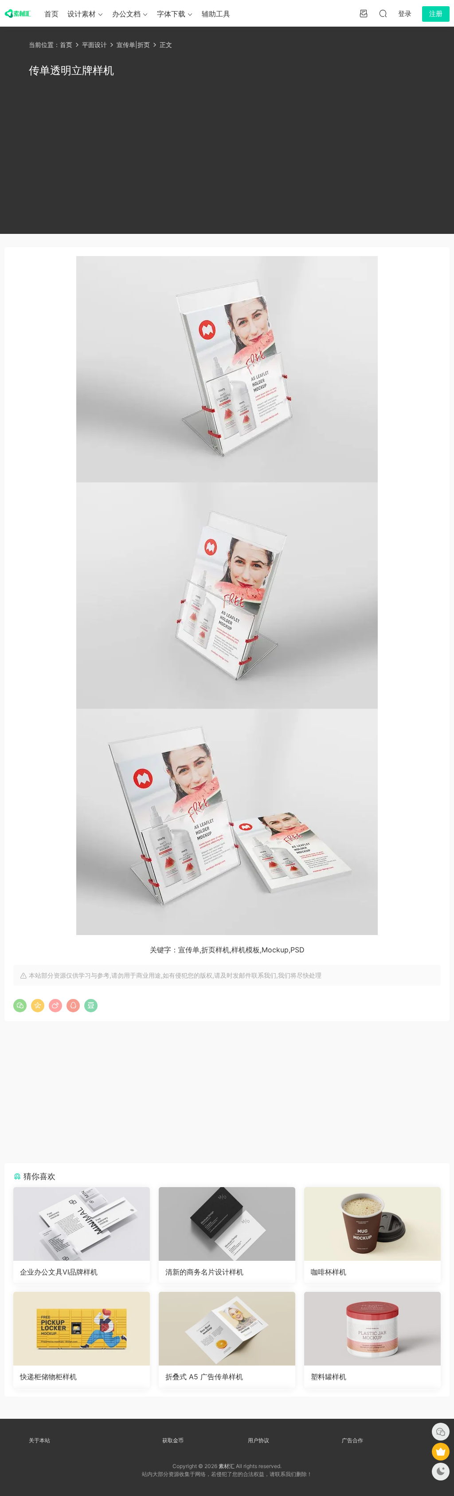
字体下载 (171, 13)
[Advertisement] (227, 154)
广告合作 (352, 1440)
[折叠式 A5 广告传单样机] (227, 1329)
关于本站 (39, 1440)
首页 (51, 13)
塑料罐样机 (328, 1376)
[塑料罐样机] (372, 1329)
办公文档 (126, 13)
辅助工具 (216, 13)
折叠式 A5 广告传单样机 (204, 1376)
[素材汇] (17, 13)
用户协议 (258, 1440)
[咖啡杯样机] (372, 1224)
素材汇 (227, 1466)
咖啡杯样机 (328, 1271)
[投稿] (363, 13)
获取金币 (173, 1440)
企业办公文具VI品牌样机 (59, 1271)
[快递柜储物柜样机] (81, 1329)
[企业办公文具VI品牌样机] (81, 1224)
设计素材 (81, 13)
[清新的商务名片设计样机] (227, 1224)
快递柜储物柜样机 (48, 1376)
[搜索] (383, 13)
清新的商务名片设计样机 (204, 1271)
